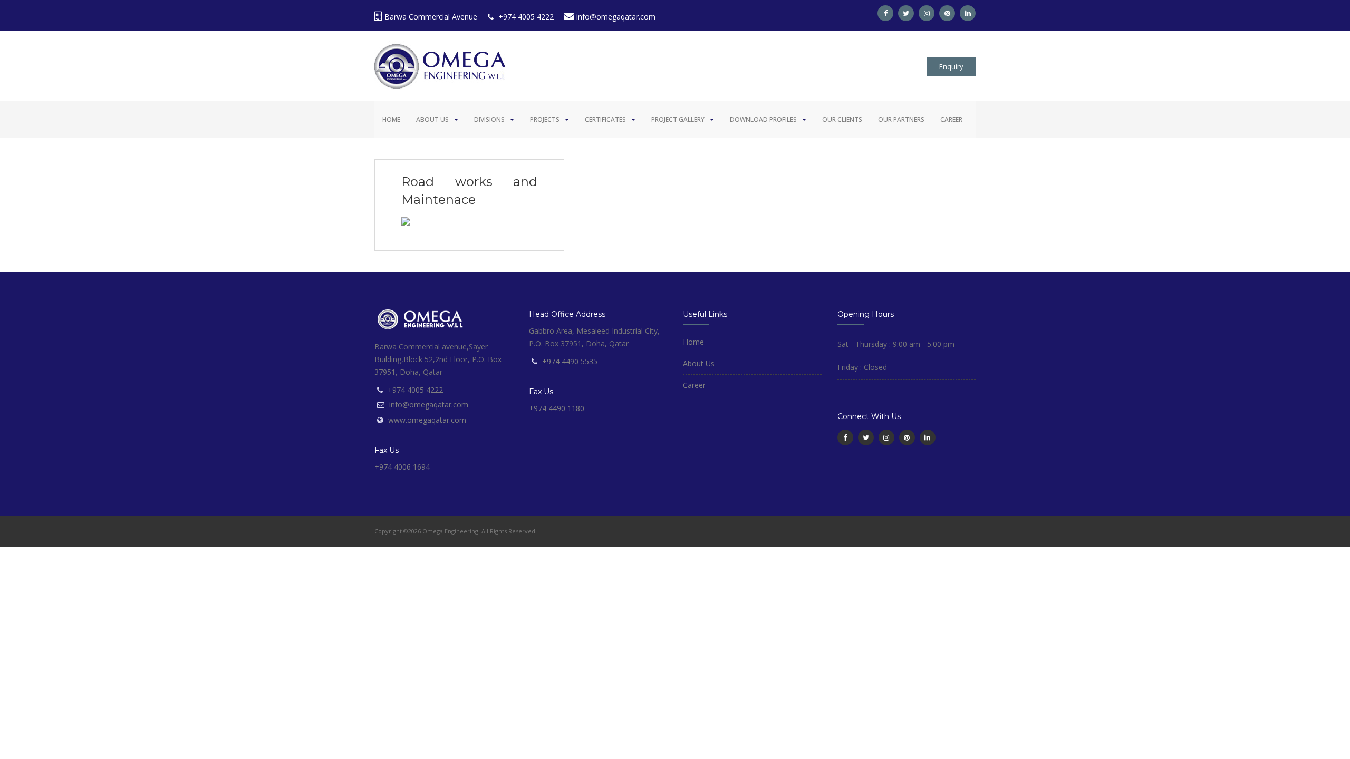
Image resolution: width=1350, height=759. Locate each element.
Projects (545, 119)
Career (951, 119)
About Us (432, 119)
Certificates (605, 119)
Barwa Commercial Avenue (430, 17)
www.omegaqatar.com (427, 420)
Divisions (489, 119)
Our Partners (901, 119)
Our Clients (842, 119)
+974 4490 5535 (569, 361)
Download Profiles (763, 119)
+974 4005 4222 (525, 17)
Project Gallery (678, 119)
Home (391, 119)
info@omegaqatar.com (615, 17)
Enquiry (951, 66)
